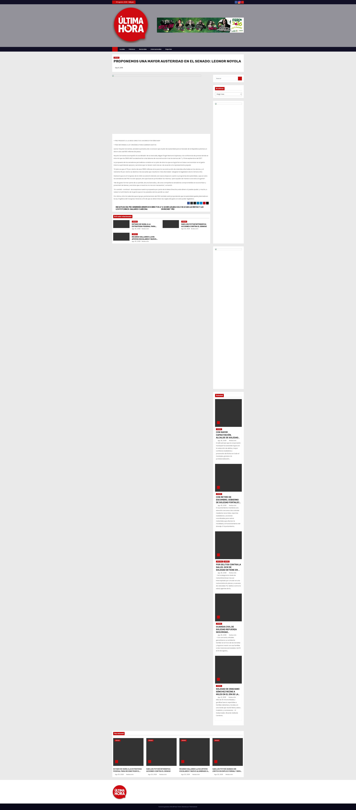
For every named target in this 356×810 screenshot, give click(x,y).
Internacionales (156, 49)
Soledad (219, 429)
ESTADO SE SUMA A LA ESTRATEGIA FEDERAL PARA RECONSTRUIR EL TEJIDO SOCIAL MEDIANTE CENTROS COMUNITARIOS (127, 772)
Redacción (145, 229)
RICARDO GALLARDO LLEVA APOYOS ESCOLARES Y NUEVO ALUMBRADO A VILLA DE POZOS (145, 239)
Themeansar (193, 807)
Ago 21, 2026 (222, 697)
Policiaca (132, 49)
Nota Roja (219, 561)
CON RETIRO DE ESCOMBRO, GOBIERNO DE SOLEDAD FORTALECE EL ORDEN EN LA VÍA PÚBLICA (228, 502)
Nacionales (143, 49)
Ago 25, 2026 (136, 229)
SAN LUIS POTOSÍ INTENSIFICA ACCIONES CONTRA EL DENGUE (194, 225)
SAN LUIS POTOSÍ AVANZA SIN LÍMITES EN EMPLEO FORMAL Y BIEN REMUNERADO (226, 771)
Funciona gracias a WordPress (168, 807)
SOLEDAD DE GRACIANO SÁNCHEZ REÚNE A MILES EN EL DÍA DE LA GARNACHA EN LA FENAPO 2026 (227, 694)
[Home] (115, 49)
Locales (122, 49)
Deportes (168, 49)
